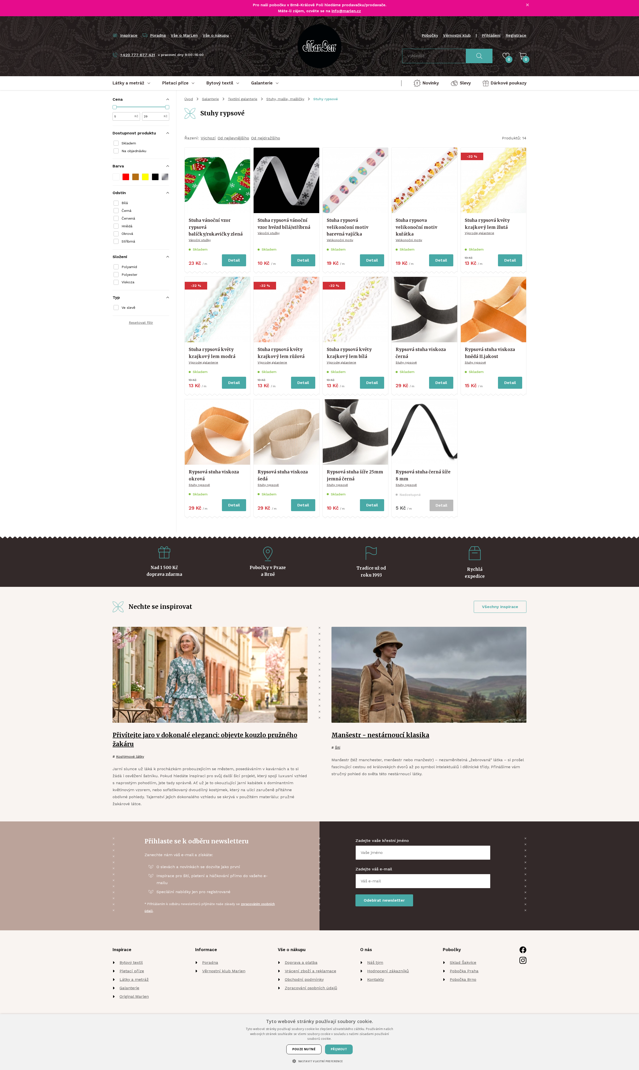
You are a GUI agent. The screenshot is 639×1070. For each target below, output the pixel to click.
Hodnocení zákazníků (388, 971)
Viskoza (128, 282)
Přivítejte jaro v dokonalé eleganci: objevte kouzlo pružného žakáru (205, 739)
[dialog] (319, 1042)
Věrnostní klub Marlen (223, 971)
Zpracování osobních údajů (311, 988)
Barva (118, 166)
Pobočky (430, 35)
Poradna (210, 962)
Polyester (129, 275)
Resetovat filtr (141, 323)
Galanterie (210, 99)
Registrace (515, 35)
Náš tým (375, 962)
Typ (116, 297)
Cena (118, 99)
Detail (234, 260)
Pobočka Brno (463, 979)
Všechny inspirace (500, 606)
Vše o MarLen (184, 35)
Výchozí (208, 138)
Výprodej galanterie (479, 233)
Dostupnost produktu (134, 133)
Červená (128, 218)
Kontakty (375, 979)
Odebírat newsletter (384, 900)
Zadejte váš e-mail (373, 869)
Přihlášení (491, 35)
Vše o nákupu (216, 35)
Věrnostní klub (457, 35)
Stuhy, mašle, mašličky (285, 99)
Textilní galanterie (242, 99)
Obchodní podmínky (304, 979)
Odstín (119, 192)
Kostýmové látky (130, 756)
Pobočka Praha (464, 971)
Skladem (129, 143)
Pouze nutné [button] (304, 1049)
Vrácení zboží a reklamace (310, 971)
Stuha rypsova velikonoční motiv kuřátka (416, 227)
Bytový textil (131, 962)
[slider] (115, 107)
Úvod (188, 99)
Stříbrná (128, 241)
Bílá (125, 203)
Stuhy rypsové (406, 362)
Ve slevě (128, 308)
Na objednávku (134, 151)
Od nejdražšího (265, 138)
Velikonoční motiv (340, 240)
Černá (126, 211)
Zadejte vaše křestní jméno (382, 840)
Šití (337, 747)
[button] (116, 176)
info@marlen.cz (346, 11)
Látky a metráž (134, 979)
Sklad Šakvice (463, 962)
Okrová (127, 234)
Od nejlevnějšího (233, 138)
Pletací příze (132, 971)
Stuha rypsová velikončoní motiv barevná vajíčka (347, 227)
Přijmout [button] (339, 1049)
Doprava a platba (301, 962)
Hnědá (127, 226)
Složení (120, 256)
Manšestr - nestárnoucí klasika (380, 735)
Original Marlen (134, 996)
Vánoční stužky (200, 240)
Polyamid (129, 267)
